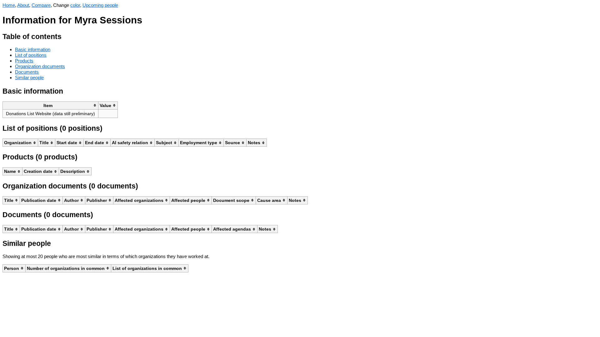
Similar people (29, 77)
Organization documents (40, 66)
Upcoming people (100, 5)
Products (24, 60)
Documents (27, 72)
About (23, 5)
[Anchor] (66, 35)
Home (8, 5)
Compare (41, 5)
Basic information (32, 49)
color (75, 5)
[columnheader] (50, 105)
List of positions (31, 55)
